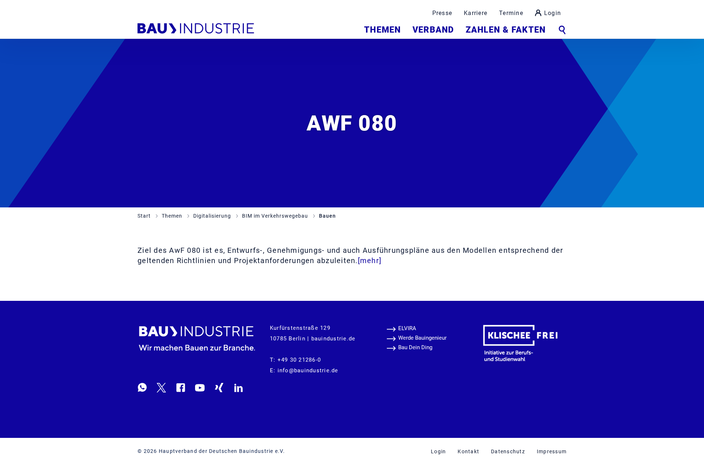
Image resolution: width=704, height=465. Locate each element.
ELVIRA (407, 328)
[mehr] (370, 260)
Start (145, 216)
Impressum (551, 451)
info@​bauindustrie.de (308, 370)
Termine (511, 13)
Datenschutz (508, 451)
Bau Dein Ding (415, 347)
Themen (382, 30)
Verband (433, 30)
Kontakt (468, 451)
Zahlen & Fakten (506, 30)
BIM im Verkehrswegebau (275, 216)
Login (552, 13)
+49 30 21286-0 (299, 360)
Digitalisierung (212, 216)
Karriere (475, 13)
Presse (442, 13)
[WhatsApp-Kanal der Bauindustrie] (142, 387)
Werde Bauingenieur (422, 338)
